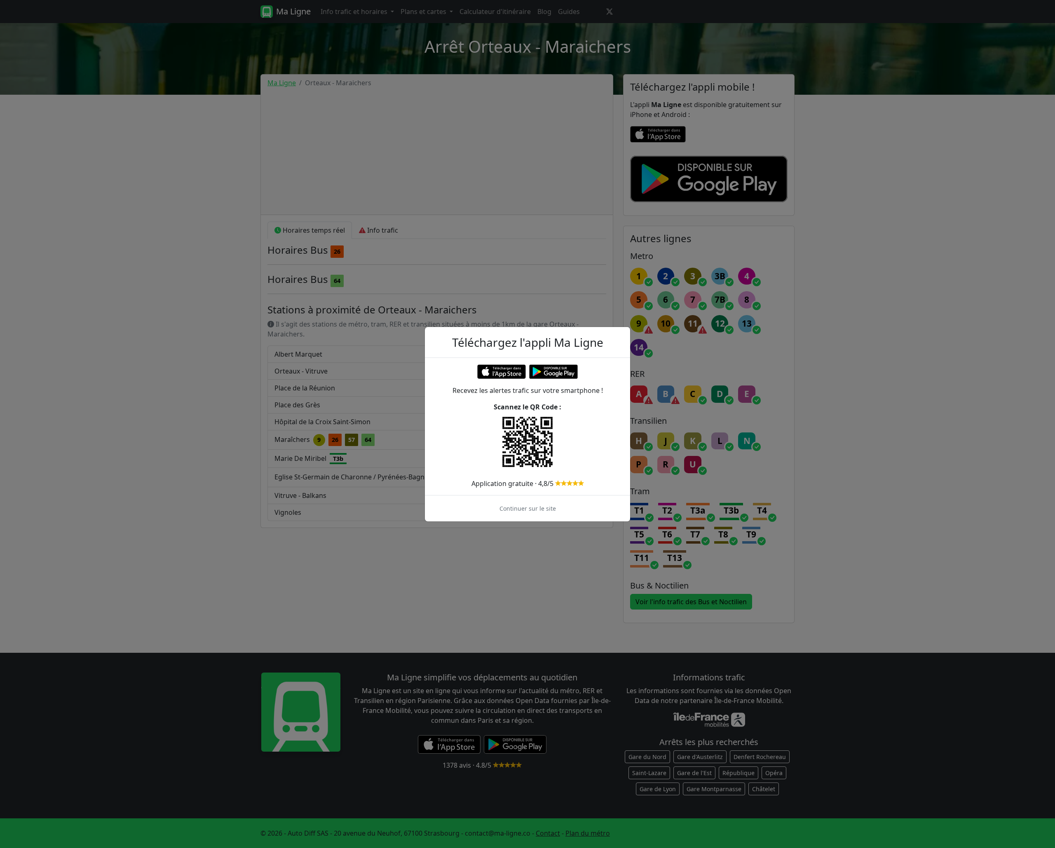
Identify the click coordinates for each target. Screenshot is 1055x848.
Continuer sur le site (527, 508)
